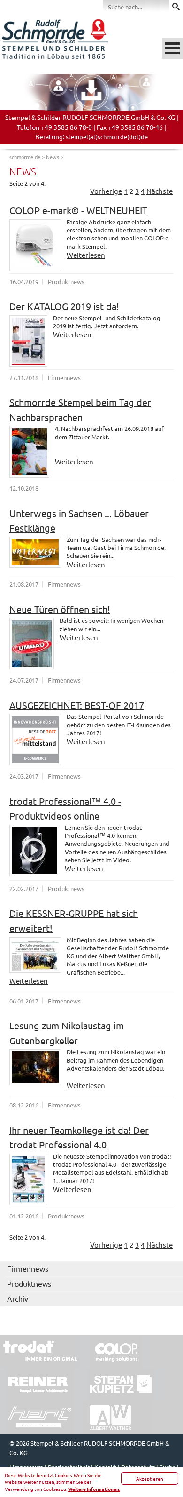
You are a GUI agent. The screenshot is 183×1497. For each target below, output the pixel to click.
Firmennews (27, 1268)
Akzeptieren (149, 1478)
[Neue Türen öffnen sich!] (31, 643)
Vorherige (106, 190)
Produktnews (29, 1283)
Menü (172, 48)
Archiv (17, 1298)
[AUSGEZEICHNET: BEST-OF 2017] (35, 739)
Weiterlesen (86, 254)
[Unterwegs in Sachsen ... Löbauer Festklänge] (35, 552)
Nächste (159, 190)
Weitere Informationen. (94, 1488)
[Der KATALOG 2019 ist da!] (28, 341)
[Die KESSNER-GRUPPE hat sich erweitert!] (35, 955)
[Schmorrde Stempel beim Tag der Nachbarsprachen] (29, 452)
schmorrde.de (24, 156)
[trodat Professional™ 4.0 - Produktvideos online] (34, 850)
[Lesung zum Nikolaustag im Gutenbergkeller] (35, 1067)
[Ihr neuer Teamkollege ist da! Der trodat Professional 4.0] (28, 1179)
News (52, 156)
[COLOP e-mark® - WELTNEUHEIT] (35, 245)
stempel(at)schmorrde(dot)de (107, 137)
